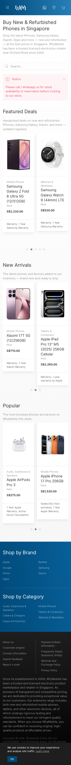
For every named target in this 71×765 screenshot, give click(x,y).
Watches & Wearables (51, 617)
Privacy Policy (49, 670)
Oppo (6, 578)
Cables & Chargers (14, 615)
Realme (42, 562)
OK (12, 759)
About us (8, 642)
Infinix (6, 573)
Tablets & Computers (50, 611)
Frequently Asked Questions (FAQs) (51, 653)
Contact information (15, 653)
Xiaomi (42, 573)
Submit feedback (13, 659)
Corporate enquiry (14, 647)
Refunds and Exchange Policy (50, 662)
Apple (6, 562)
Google (7, 567)
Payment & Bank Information (50, 644)
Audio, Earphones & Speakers (14, 608)
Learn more (42, 751)
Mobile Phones (47, 606)
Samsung (43, 567)
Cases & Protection (14, 621)
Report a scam (11, 664)
